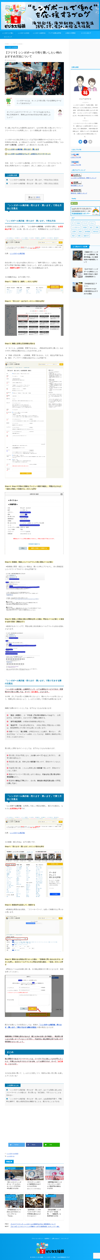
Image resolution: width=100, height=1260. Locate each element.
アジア (85, 223)
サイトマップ (8, 37)
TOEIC (78, 223)
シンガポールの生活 (23, 33)
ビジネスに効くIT (86, 33)
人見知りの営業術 (70, 33)
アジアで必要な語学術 (54, 33)
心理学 (74, 231)
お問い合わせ (55, 1238)
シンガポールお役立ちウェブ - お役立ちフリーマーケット (29, 154)
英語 (73, 235)
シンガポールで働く (8, 33)
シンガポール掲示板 (17, 253)
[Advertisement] (34, 1125)
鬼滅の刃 (86, 235)
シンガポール (10, 1156)
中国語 (85, 227)
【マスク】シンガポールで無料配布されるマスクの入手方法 (34, 1184)
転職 (79, 235)
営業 (97, 227)
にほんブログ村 (76, 157)
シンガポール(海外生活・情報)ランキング (83, 178)
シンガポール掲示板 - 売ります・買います (23, 149)
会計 (91, 227)
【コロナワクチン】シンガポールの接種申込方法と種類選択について (33, 1224)
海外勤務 (87, 231)
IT (72, 223)
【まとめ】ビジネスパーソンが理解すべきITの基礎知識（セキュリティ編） (35, 1226)
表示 (38, 197)
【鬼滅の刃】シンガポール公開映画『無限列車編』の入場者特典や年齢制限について (91, 257)
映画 (80, 231)
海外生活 (95, 231)
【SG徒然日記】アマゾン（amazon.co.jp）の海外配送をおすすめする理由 (91, 289)
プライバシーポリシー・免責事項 (40, 1238)
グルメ (92, 223)
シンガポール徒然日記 (39, 33)
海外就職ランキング (77, 185)
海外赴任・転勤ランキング (79, 193)
